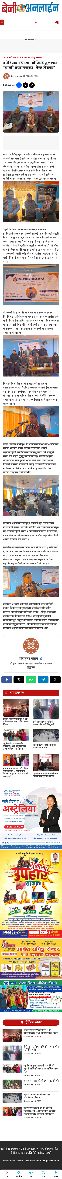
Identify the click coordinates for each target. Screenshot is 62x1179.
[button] (36, 22)
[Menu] (57, 22)
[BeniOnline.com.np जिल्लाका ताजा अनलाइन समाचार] (31, 7)
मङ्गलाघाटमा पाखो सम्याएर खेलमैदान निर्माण (44, 746)
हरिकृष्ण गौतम (28, 659)
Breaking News (33, 57)
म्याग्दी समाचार (13, 57)
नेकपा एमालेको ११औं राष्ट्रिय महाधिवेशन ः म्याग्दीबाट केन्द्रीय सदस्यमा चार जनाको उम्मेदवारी (15, 772)
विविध (22, 57)
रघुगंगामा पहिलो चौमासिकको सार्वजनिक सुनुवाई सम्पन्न (45, 775)
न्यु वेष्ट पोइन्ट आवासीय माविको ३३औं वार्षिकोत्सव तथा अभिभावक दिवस (14, 746)
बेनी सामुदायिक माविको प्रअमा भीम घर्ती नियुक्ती (43, 723)
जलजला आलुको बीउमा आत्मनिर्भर (41, 1081)
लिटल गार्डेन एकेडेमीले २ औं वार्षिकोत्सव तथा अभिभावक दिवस (15, 722)
